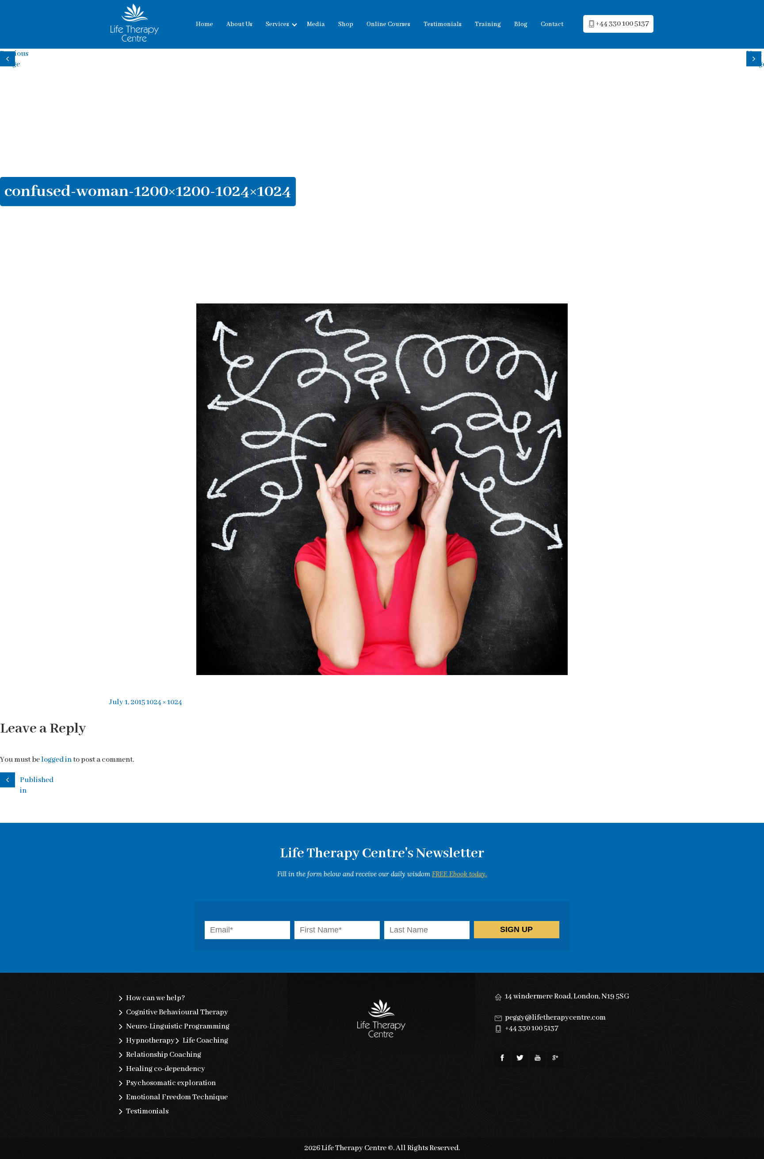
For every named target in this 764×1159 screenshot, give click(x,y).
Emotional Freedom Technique (177, 1097)
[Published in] (9, 778)
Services (277, 24)
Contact (552, 24)
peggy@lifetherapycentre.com (555, 1017)
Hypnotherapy (150, 1040)
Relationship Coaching (163, 1054)
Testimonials (443, 24)
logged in (56, 759)
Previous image (9, 57)
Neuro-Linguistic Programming (177, 1026)
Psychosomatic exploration (171, 1083)
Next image (755, 57)
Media (316, 24)
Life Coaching (205, 1040)
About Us (239, 24)
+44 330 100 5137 (622, 23)
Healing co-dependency (165, 1069)
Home (204, 24)
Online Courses (388, 24)
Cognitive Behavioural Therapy (177, 1012)
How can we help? (155, 998)
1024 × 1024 (164, 702)
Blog (520, 24)
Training (488, 24)
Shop (345, 24)
